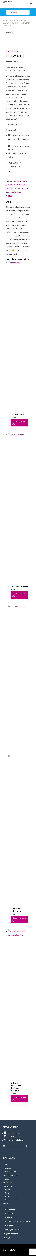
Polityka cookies (10, 1172)
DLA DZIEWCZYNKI (14, 185)
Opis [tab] (10, 195)
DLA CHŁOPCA (12, 51)
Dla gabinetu (9, 1217)
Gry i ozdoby (9, 1225)
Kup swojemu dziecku (12, 1230)
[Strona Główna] (4, 20)
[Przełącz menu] (31, 4)
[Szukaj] (26, 12)
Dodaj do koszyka (19, 421)
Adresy (7, 1193)
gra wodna (17, 192)
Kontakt (7, 1179)
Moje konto (7, 1186)
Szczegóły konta (11, 1196)
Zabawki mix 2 (17, 414)
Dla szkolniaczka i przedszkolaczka (17, 1221)
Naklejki (7, 1238)
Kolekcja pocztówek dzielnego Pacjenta (16, 1087)
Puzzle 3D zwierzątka (16, 909)
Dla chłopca (8, 1213)
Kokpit (7, 1190)
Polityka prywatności (12, 1175)
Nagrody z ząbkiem (11, 1234)
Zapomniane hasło (12, 1200)
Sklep (6, 1164)
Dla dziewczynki (10, 1209)
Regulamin (8, 1168)
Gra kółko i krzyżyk (19, 586)
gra (23, 188)
